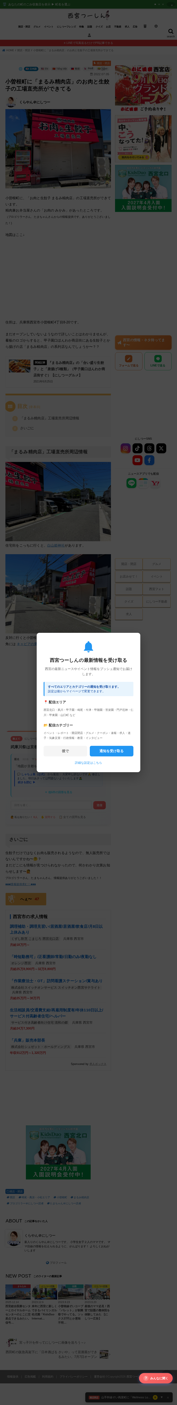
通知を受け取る (112, 751)
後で (65, 751)
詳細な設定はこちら (88, 762)
